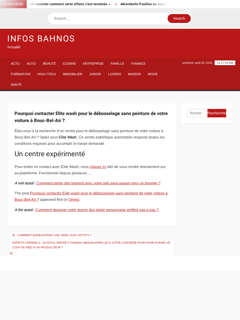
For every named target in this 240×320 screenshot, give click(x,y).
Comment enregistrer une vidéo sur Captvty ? (54, 235)
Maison (134, 74)
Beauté (49, 63)
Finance (138, 63)
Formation (20, 74)
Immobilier (72, 74)
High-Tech (47, 74)
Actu (15, 63)
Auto (31, 63)
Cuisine (69, 63)
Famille (117, 63)
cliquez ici (98, 167)
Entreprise (93, 63)
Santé (16, 84)
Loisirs (114, 74)
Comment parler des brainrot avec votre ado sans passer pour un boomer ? (99, 183)
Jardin (95, 74)
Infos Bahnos (41, 39)
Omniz (74, 199)
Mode (153, 74)
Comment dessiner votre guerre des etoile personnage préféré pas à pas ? (97, 210)
